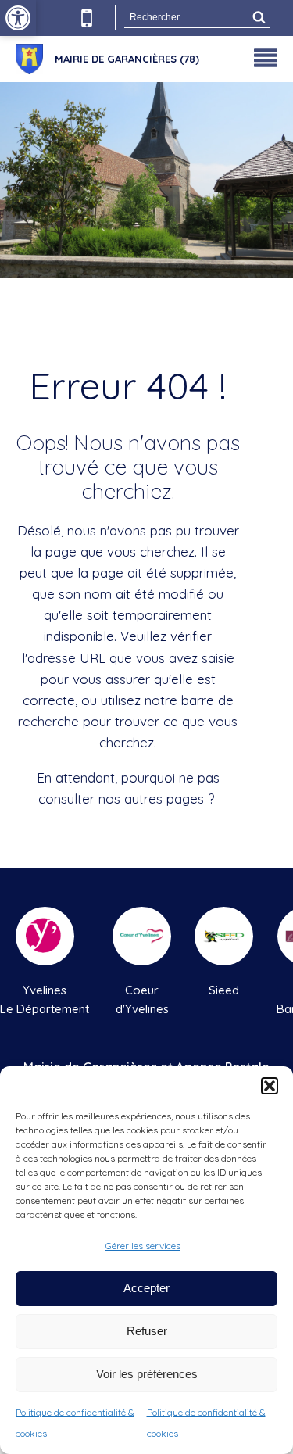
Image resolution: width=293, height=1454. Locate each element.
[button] (269, 1086)
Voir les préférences (147, 1374)
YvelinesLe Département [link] (44, 999)
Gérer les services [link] (142, 1246)
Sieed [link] (224, 990)
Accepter (146, 1288)
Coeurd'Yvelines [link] (142, 999)
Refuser (147, 1331)
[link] (18, 18)
